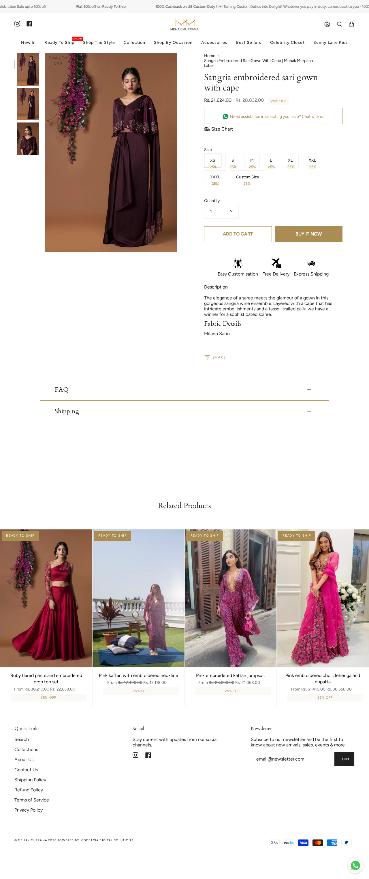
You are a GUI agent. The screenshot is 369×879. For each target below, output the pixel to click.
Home (209, 55)
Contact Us (26, 769)
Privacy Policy (28, 810)
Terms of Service (31, 800)
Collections (26, 749)
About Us (23, 759)
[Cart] (351, 24)
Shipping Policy (30, 779)
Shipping (67, 411)
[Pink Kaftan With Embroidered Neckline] (138, 598)
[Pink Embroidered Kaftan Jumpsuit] (231, 598)
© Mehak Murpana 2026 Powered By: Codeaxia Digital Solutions (73, 840)
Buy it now (308, 234)
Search (21, 739)
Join (344, 759)
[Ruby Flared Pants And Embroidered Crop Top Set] (46, 598)
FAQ (62, 389)
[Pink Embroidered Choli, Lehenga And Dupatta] (323, 598)
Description (216, 287)
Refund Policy (28, 790)
